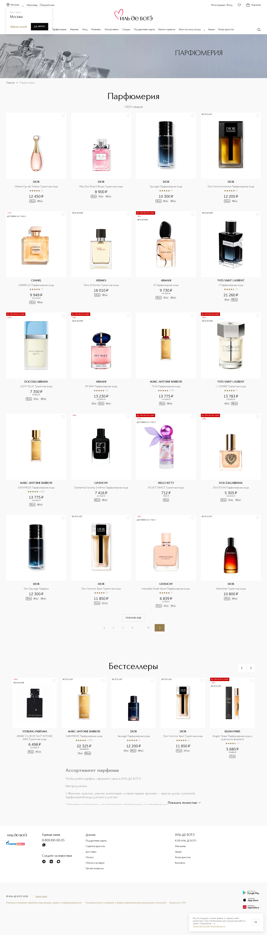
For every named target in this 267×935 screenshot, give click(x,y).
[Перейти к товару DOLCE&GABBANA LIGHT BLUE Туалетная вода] (36, 359)
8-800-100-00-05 (53, 840)
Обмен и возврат (95, 863)
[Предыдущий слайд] (242, 668)
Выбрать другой (19, 27)
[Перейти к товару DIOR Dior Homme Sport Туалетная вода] (101, 561)
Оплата (89, 857)
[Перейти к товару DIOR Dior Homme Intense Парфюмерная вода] (231, 158)
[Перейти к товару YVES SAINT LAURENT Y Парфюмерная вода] (231, 257)
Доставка (91, 852)
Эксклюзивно (111, 29)
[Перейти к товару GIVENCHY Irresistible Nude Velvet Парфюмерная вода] (166, 561)
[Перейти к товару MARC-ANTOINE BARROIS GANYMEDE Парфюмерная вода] (36, 460)
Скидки (126, 29)
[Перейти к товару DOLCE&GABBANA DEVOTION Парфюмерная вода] (231, 460)
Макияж (74, 29)
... (141, 627)
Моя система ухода (190, 29)
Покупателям (47, 5)
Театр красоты (226, 29)
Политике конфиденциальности (209, 926)
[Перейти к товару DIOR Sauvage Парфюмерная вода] (166, 158)
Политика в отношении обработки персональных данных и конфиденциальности (44, 903)
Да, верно (39, 26)
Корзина (256, 5)
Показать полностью (182, 802)
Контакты (180, 863)
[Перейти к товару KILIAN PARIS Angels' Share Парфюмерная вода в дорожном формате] (235, 718)
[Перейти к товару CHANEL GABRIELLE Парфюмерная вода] (36, 257)
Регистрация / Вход (222, 5)
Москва (15, 5)
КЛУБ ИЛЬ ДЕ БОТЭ (185, 841)
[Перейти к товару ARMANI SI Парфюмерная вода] (166, 257)
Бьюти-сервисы (167, 29)
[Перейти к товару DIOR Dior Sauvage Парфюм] (36, 561)
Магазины (32, 5)
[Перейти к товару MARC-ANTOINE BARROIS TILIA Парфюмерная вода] (166, 359)
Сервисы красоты (95, 846)
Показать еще (133, 618)
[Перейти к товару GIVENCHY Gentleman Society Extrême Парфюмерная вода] (101, 460)
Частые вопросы (95, 868)
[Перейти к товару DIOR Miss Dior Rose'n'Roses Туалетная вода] (101, 158)
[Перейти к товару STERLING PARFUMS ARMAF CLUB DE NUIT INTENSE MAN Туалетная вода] (37, 718)
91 (148, 627)
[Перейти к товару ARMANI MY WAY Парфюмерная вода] (101, 359)
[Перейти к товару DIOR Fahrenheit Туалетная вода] (231, 561)
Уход (85, 29)
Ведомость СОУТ (178, 903)
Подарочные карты (144, 29)
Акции (211, 29)
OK (255, 922)
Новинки (96, 29)
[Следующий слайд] (251, 668)
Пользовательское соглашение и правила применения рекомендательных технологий (125, 903)
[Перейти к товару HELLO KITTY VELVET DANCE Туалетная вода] (166, 460)
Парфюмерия (59, 29)
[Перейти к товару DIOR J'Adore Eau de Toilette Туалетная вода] (36, 158)
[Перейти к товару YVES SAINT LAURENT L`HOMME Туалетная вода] (231, 359)
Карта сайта (41, 896)
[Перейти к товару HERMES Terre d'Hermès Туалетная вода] (101, 257)
